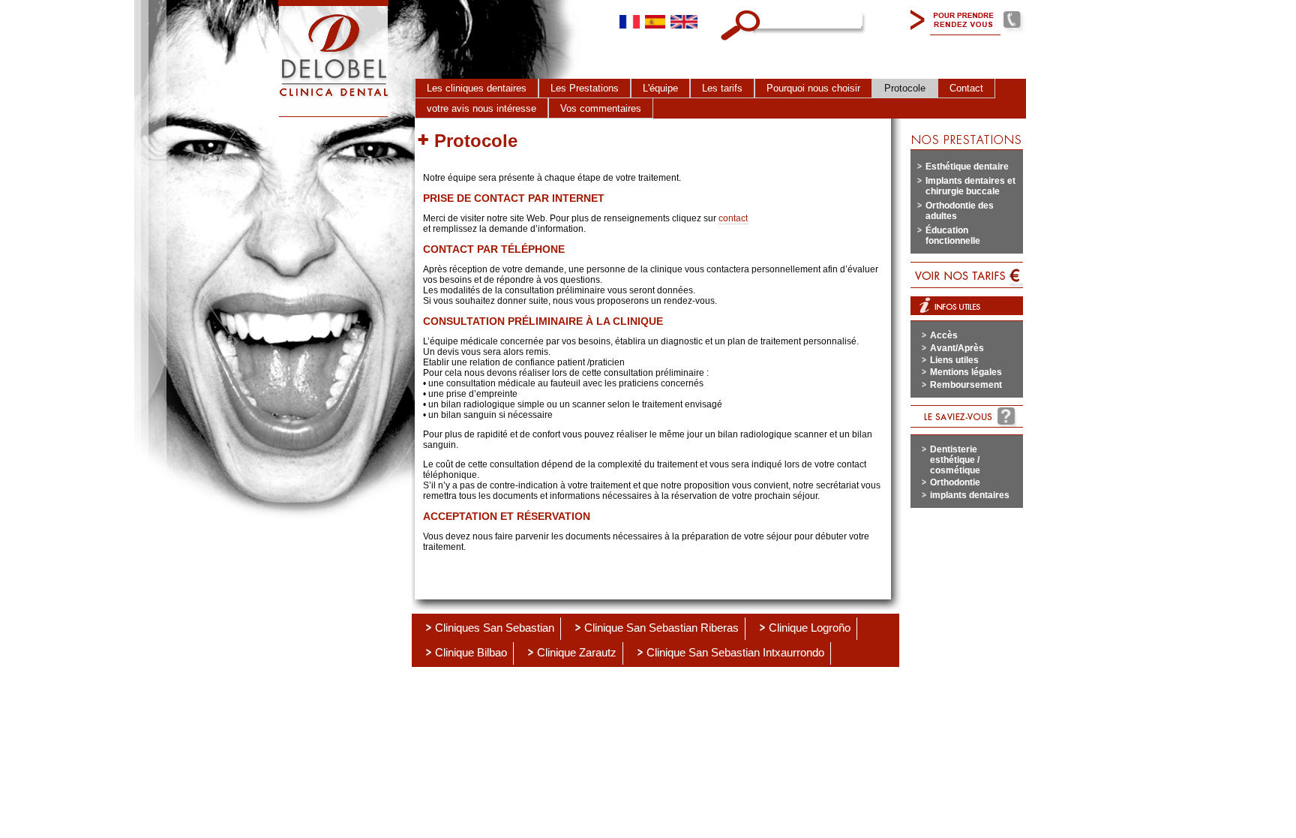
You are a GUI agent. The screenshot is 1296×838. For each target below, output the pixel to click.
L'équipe (660, 88)
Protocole (905, 88)
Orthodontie (955, 482)
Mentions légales (966, 372)
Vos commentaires (600, 108)
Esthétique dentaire (967, 166)
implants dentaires (970, 495)
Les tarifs (722, 88)
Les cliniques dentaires (476, 88)
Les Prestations (584, 88)
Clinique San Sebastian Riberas (661, 627)
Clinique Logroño (809, 627)
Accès (944, 335)
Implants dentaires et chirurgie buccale (971, 186)
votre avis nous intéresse (481, 108)
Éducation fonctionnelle (953, 235)
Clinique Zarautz (576, 652)
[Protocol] (684, 20)
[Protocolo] (655, 20)
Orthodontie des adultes (960, 210)
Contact (966, 88)
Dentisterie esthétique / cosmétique (955, 460)
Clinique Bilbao (471, 652)
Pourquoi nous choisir (813, 88)
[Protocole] (630, 20)
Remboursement (966, 385)
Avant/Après (957, 348)
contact (733, 218)
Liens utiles (954, 360)
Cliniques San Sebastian (494, 627)
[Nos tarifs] (966, 275)
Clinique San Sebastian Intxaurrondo (735, 652)
